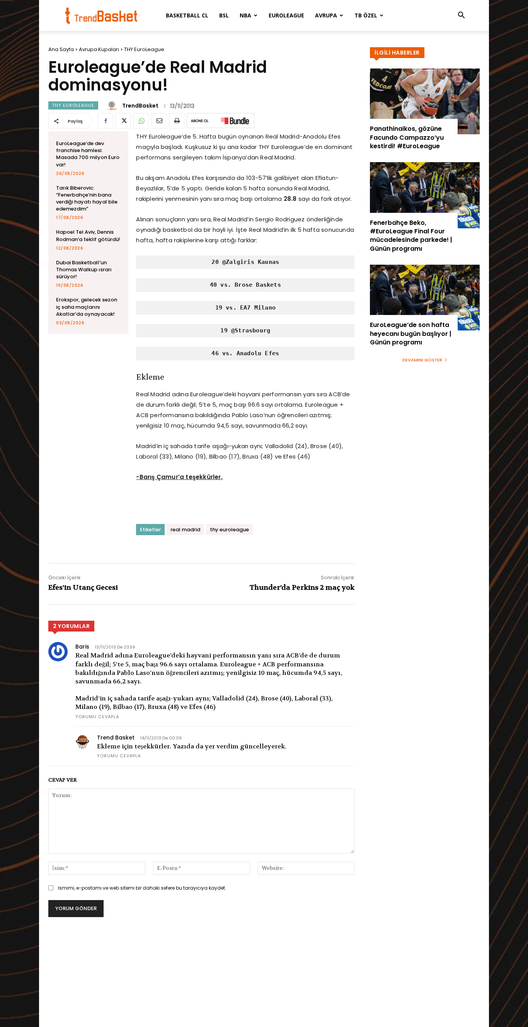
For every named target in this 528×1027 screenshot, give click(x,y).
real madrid (185, 529)
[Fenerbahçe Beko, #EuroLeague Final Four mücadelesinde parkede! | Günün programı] (425, 195)
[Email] (159, 120)
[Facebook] (105, 120)
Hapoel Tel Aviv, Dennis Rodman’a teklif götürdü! (88, 235)
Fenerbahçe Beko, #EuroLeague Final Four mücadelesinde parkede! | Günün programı (411, 235)
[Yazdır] (176, 120)
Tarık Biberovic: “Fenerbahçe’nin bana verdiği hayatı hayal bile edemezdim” (87, 198)
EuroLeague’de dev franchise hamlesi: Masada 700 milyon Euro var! (87, 154)
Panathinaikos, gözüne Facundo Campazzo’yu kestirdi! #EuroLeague (407, 137)
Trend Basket (116, 737)
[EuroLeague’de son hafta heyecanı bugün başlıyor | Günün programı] (425, 297)
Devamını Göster (422, 360)
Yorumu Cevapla (97, 717)
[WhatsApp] (141, 120)
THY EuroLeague (144, 49)
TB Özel (365, 15)
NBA (245, 15)
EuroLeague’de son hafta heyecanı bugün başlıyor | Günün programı (410, 333)
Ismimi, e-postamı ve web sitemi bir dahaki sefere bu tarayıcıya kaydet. (142, 888)
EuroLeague (286, 15)
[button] (461, 16)
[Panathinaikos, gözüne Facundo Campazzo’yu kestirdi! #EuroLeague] (425, 101)
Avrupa (326, 15)
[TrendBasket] (113, 105)
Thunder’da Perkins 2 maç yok (302, 587)
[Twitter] (123, 120)
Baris (82, 646)
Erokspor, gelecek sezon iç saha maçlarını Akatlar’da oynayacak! (86, 306)
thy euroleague (229, 529)
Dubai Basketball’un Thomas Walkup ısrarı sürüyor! (84, 269)
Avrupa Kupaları (99, 49)
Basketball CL (187, 15)
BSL (224, 15)
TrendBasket (140, 105)
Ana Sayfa (61, 49)
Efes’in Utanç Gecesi (83, 587)
